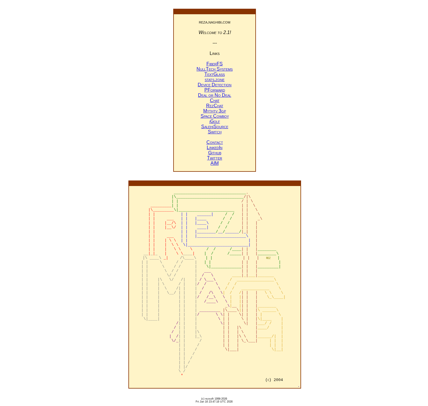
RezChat (214, 105)
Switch (215, 131)
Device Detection (214, 84)
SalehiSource (214, 126)
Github (214, 152)
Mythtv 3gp (214, 110)
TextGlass (214, 74)
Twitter (214, 157)
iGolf (214, 121)
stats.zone (214, 79)
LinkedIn (214, 147)
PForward (214, 89)
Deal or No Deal (214, 95)
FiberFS (214, 63)
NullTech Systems (215, 69)
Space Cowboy (215, 116)
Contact (214, 142)
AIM (215, 163)
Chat (215, 100)
